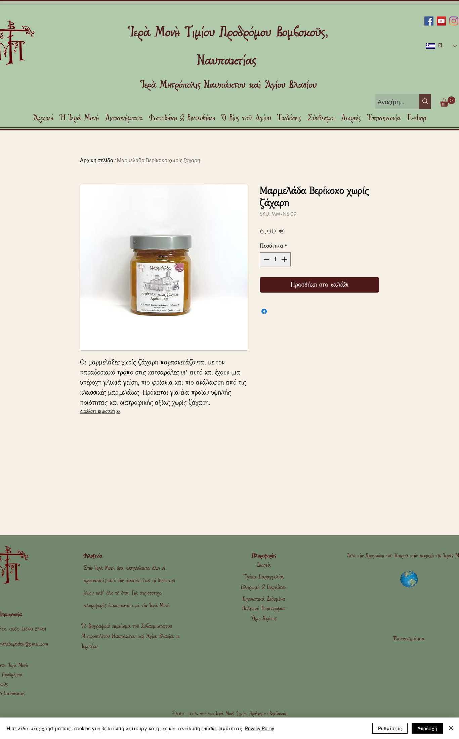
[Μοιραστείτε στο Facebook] (264, 311)
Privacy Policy (259, 728)
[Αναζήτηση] (425, 101)
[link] (447, 101)
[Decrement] (266, 259)
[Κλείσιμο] (451, 728)
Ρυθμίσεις (390, 728)
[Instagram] (453, 21)
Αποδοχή (427, 728)
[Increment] (285, 259)
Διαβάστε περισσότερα (100, 411)
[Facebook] (428, 21)
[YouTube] (441, 21)
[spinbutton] (275, 259)
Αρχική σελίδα (96, 160)
